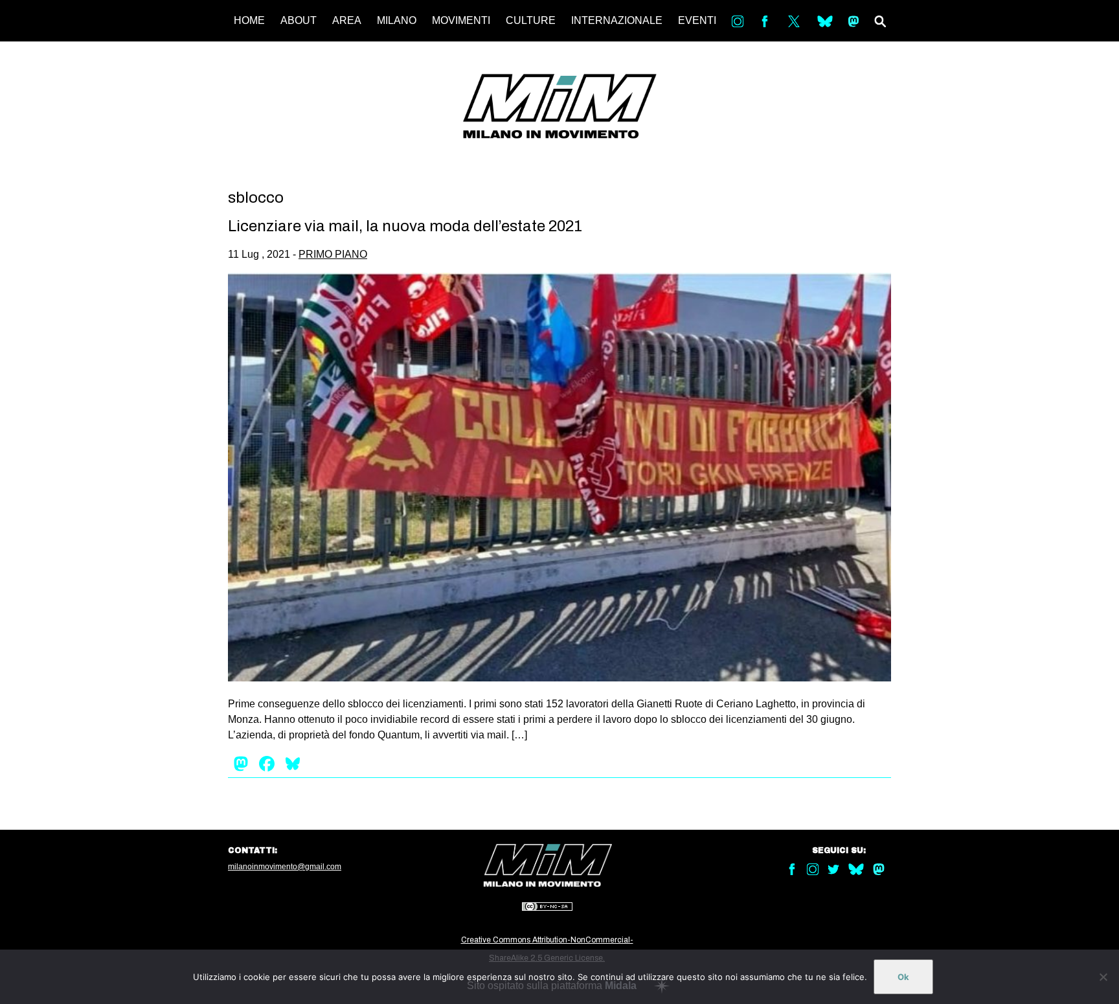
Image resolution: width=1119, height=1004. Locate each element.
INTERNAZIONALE (616, 20)
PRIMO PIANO (333, 254)
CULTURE (531, 20)
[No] (1102, 976)
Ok (903, 977)
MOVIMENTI (461, 20)
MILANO (396, 20)
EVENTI (697, 20)
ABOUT (298, 20)
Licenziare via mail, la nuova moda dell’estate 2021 (405, 226)
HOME (249, 20)
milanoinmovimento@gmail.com (284, 866)
